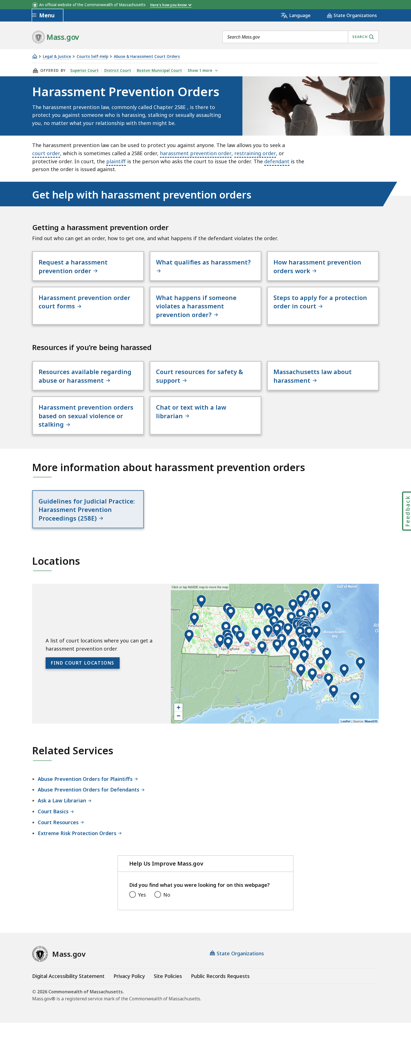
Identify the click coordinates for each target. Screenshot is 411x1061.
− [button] (178, 715)
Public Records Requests (220, 976)
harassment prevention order (196, 153)
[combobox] (300, 36)
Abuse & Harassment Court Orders (147, 56)
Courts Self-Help (92, 56)
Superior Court (84, 70)
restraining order (255, 153)
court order (46, 153)
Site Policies (168, 976)
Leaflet (346, 721)
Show (200, 70)
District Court (117, 70)
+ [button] (178, 707)
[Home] (34, 56)
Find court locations (82, 663)
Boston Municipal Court (159, 70)
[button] (294, 654)
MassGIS (371, 721)
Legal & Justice (57, 56)
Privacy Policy (129, 976)
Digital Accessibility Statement (68, 976)
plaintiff (116, 161)
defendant (276, 161)
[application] (275, 654)
